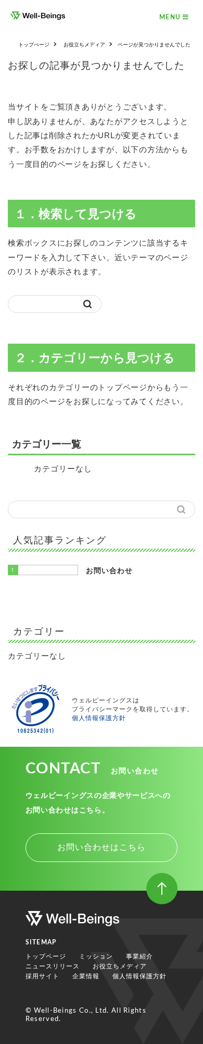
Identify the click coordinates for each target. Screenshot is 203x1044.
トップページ (46, 956)
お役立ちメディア (120, 966)
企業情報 (85, 976)
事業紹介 (139, 956)
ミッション (96, 956)
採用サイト (42, 976)
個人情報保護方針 (99, 718)
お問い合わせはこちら (101, 847)
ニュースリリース (53, 966)
